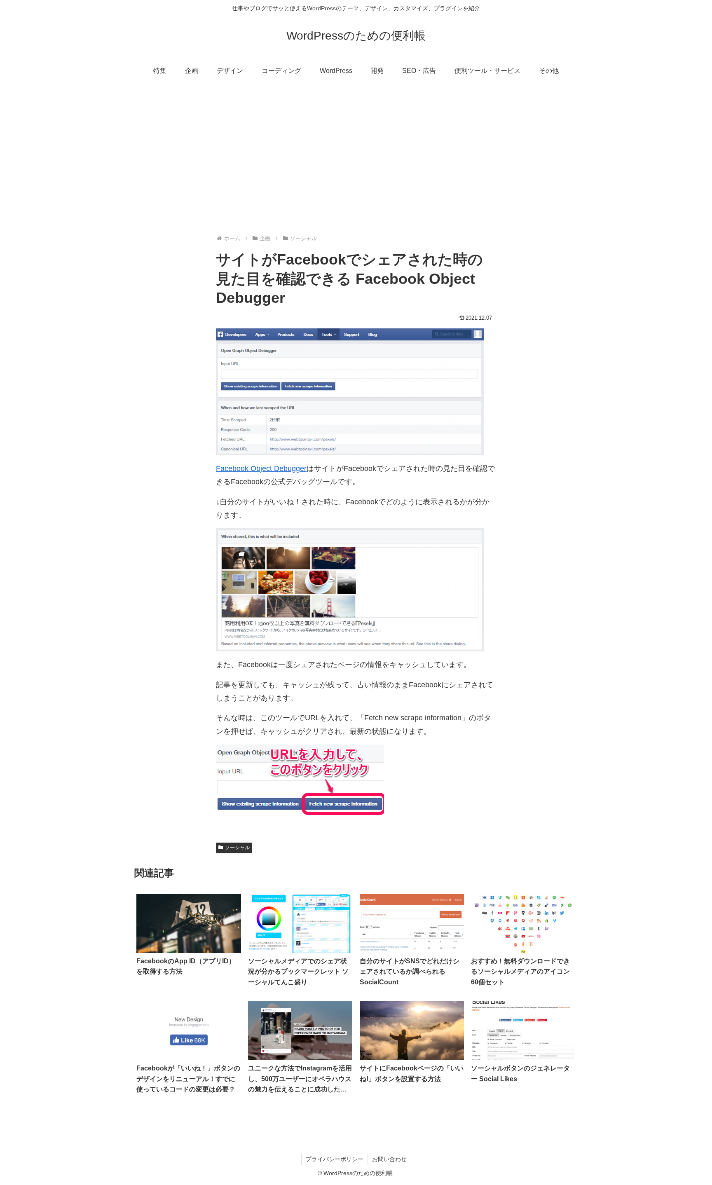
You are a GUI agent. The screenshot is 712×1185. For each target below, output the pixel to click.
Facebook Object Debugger (261, 468)
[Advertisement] (356, 150)
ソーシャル (237, 847)
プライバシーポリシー (334, 1159)
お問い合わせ (389, 1159)
